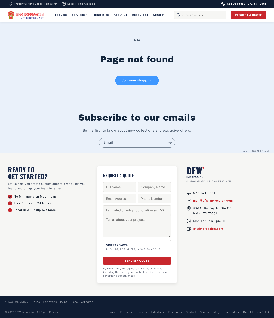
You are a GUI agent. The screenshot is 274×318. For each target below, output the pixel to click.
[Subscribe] (170, 143)
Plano (74, 301)
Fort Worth (50, 301)
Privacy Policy (152, 268)
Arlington (87, 301)
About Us (120, 14)
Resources (140, 14)
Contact (159, 14)
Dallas (36, 301)
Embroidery (231, 312)
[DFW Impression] (26, 15)
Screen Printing (210, 312)
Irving (64, 301)
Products (60, 14)
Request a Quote (248, 15)
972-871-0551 (204, 193)
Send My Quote (137, 260)
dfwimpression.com (208, 228)
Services (78, 14)
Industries (101, 14)
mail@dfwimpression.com (213, 200)
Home (245, 151)
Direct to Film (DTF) (256, 312)
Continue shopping (137, 80)
